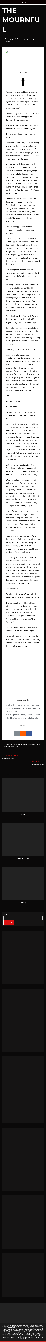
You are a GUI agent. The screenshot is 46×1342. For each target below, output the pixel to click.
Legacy (23, 814)
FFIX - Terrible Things (25, 39)
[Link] (17, 733)
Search (5, 914)
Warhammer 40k (12, 746)
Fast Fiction (9, 39)
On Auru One (23, 858)
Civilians (9, 744)
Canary (23, 903)
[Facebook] (29, 733)
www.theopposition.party (28, 711)
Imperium (24, 744)
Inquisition (31, 744)
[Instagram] (23, 733)
